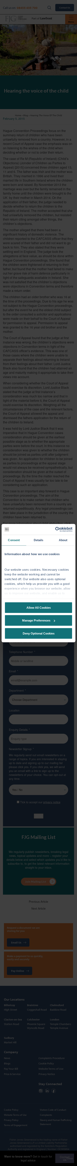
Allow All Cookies (38, 607)
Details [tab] (38, 540)
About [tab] (63, 540)
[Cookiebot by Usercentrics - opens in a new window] (55, 529)
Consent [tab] (14, 540)
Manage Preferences (36, 620)
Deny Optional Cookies (38, 633)
